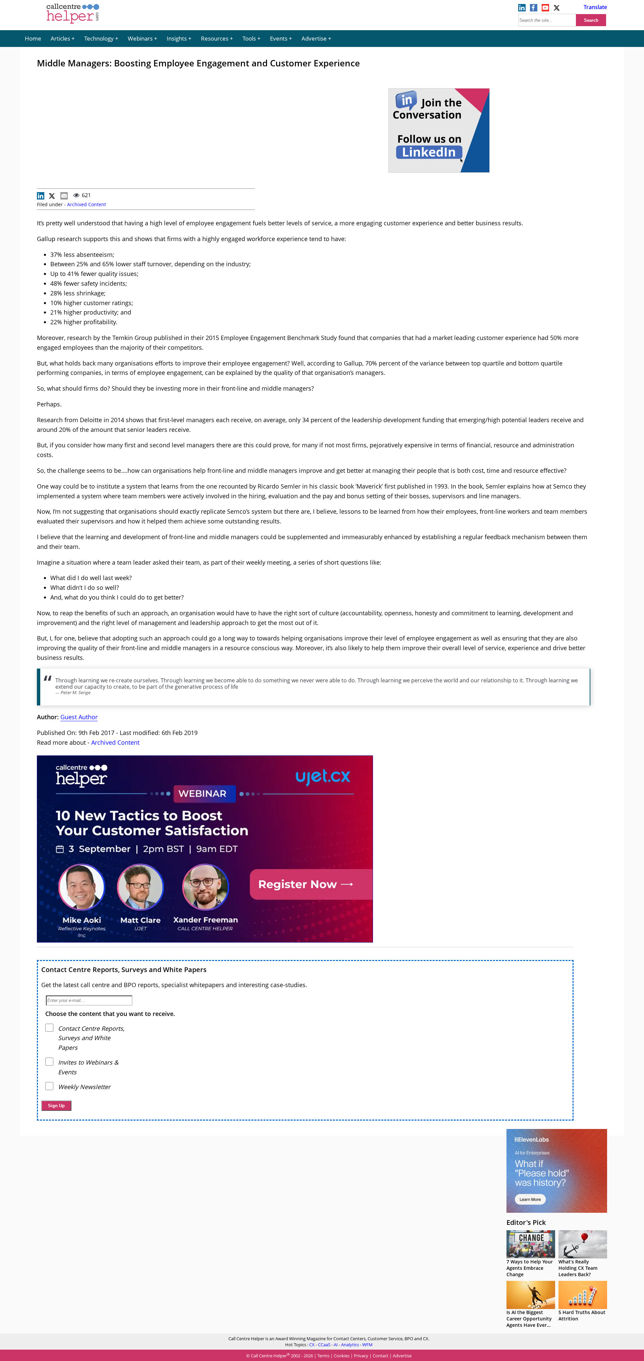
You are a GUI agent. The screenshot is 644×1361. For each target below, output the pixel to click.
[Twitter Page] (557, 9)
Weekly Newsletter (84, 1087)
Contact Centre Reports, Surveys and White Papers (124, 969)
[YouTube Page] (545, 9)
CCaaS (324, 1345)
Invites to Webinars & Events (88, 1067)
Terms (323, 1356)
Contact (380, 1356)
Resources (214, 38)
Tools (249, 38)
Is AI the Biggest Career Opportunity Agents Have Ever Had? (529, 1322)
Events (278, 38)
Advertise (314, 38)
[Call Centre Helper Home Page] (73, 24)
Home (33, 38)
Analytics (350, 1345)
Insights (177, 38)
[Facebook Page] (533, 9)
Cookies (342, 1356)
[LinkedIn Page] (522, 9)
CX (312, 1345)
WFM (367, 1345)
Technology (99, 38)
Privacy (361, 1356)
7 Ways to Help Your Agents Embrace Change (529, 1268)
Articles (60, 38)
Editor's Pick (526, 1222)
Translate (595, 7)
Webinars (140, 38)
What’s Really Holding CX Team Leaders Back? (577, 1268)
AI (336, 1345)
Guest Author (79, 717)
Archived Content (86, 204)
